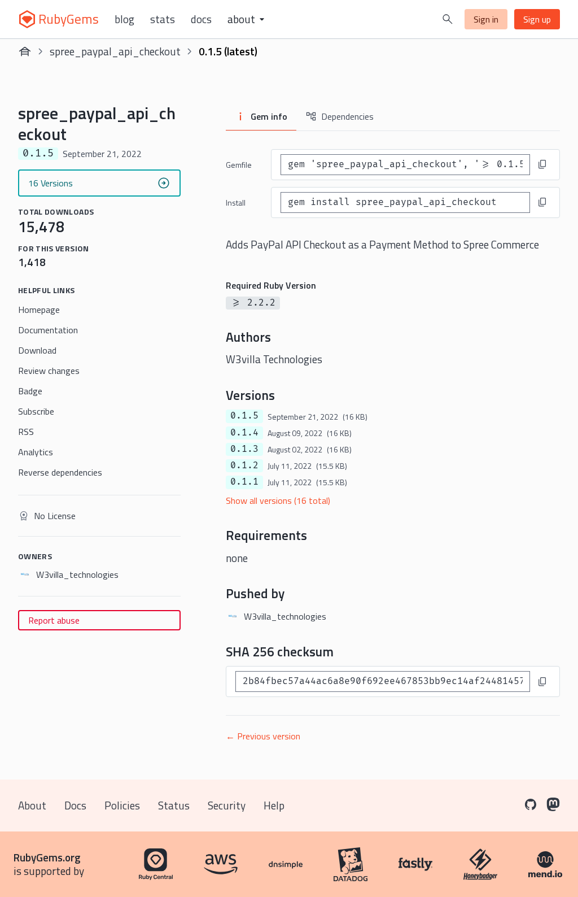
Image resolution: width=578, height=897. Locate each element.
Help (274, 805)
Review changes (49, 370)
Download (37, 350)
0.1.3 (244, 449)
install (236, 202)
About (32, 805)
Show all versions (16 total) (278, 500)
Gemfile (239, 165)
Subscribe (36, 411)
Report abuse (54, 620)
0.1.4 (244, 432)
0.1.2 (244, 465)
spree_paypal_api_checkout (115, 51)
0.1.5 (244, 415)
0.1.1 (244, 481)
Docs (201, 19)
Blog (124, 19)
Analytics (35, 452)
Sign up (537, 19)
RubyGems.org (47, 857)
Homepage (39, 309)
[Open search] (447, 19)
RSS (26, 431)
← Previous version (263, 736)
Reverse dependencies (60, 472)
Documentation (48, 330)
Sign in (486, 19)
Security (227, 805)
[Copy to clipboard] (542, 164)
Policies (122, 805)
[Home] (25, 51)
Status (174, 805)
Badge (30, 391)
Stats (162, 19)
